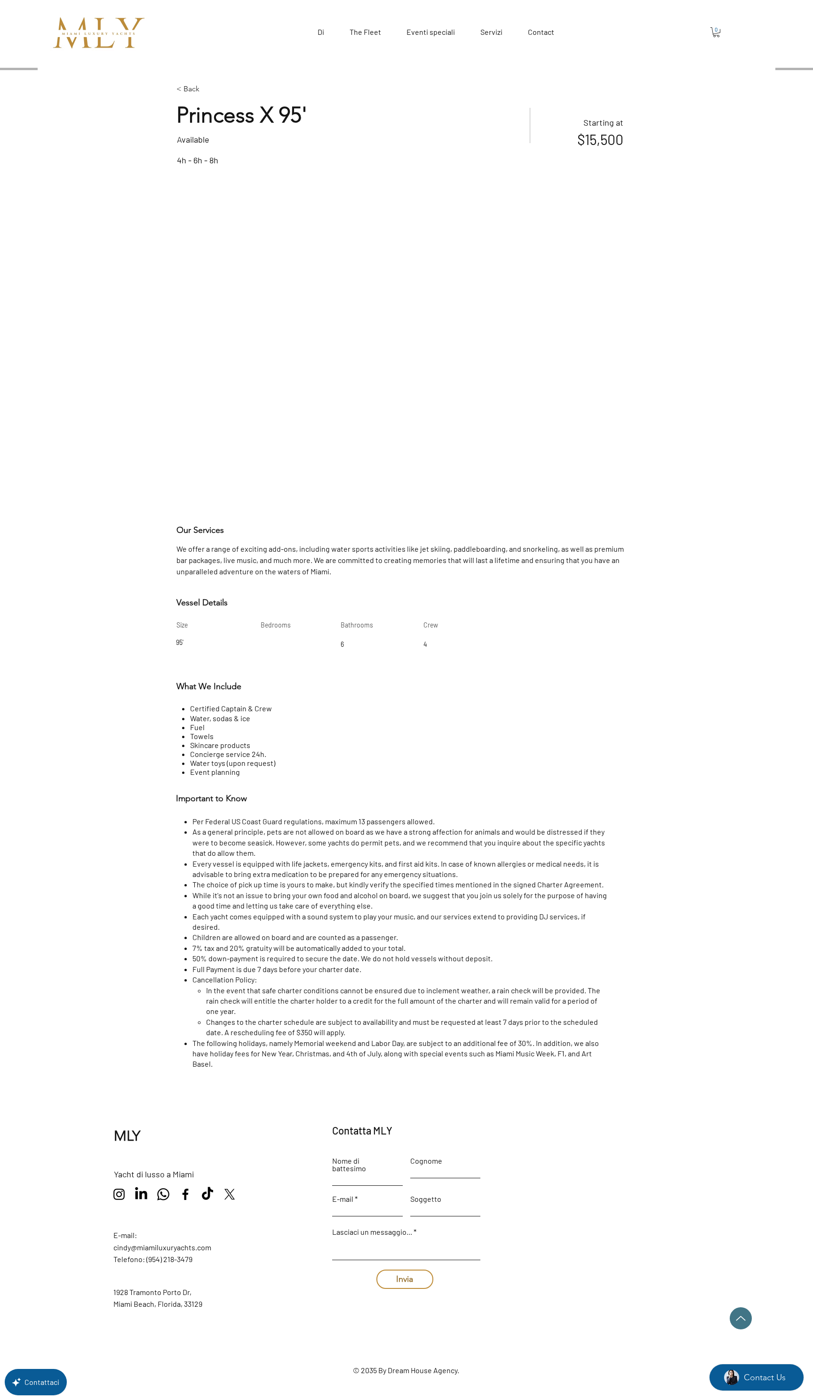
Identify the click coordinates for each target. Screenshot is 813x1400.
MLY (127, 1135)
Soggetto (425, 1199)
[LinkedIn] (141, 1194)
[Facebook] (185, 1194)
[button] (716, 32)
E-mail (342, 1199)
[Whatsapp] (163, 1194)
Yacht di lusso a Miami (154, 1174)
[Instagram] (119, 1194)
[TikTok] (207, 1194)
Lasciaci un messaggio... (372, 1232)
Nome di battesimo (349, 1164)
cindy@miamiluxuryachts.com (162, 1247)
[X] (229, 1194)
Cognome (426, 1161)
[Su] (741, 1318)
